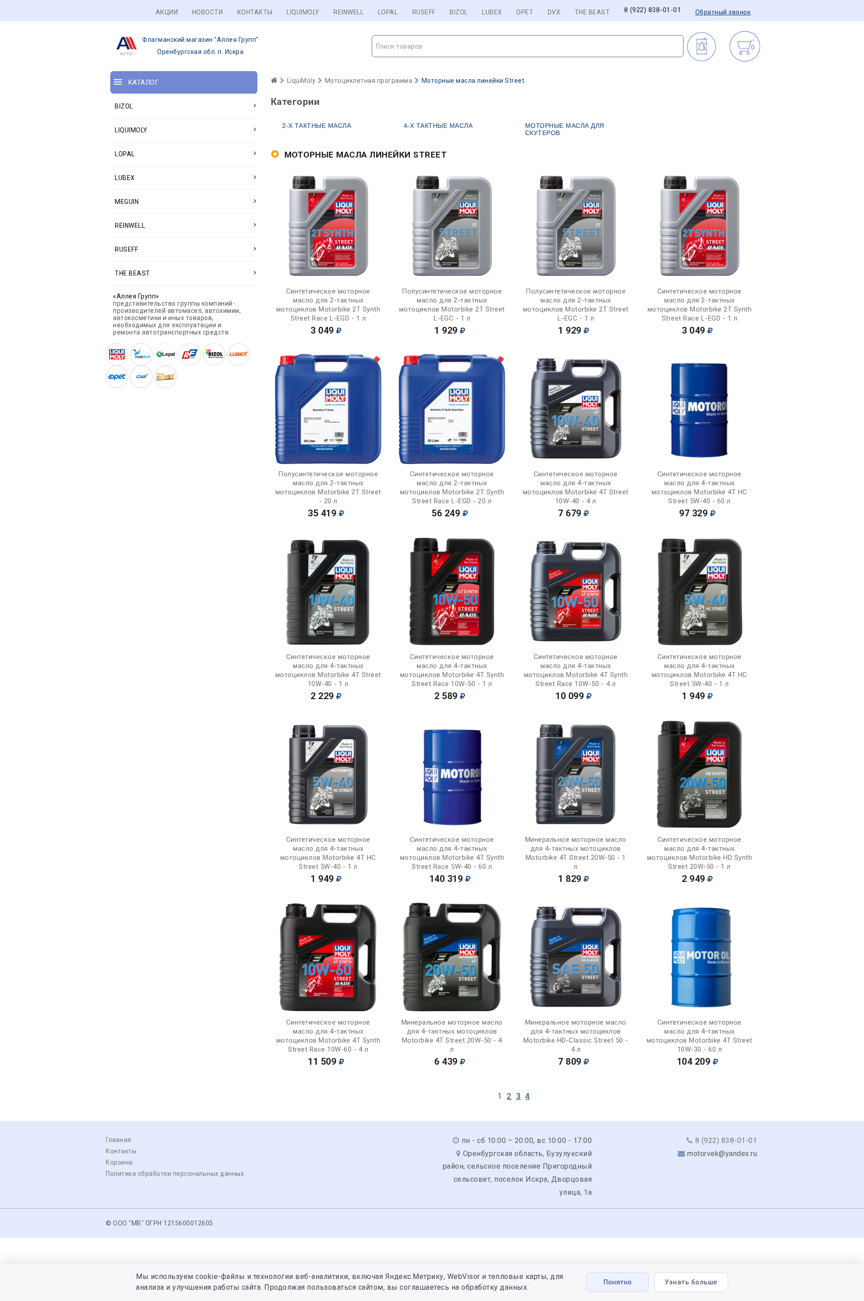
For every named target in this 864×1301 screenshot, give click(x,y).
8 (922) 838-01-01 (652, 10)
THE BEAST (592, 12)
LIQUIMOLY (303, 12)
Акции (167, 12)
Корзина (119, 1162)
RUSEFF (424, 12)
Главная (118, 1139)
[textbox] (527, 46)
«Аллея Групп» (136, 296)
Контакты (255, 12)
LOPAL (388, 12)
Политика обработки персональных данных (175, 1173)
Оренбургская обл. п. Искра (200, 45)
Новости (207, 12)
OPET (524, 12)
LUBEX (492, 12)
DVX (554, 12)
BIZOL (459, 12)
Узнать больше (691, 1282)
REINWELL (348, 12)
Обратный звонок (723, 12)
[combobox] (528, 46)
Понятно (617, 1282)
